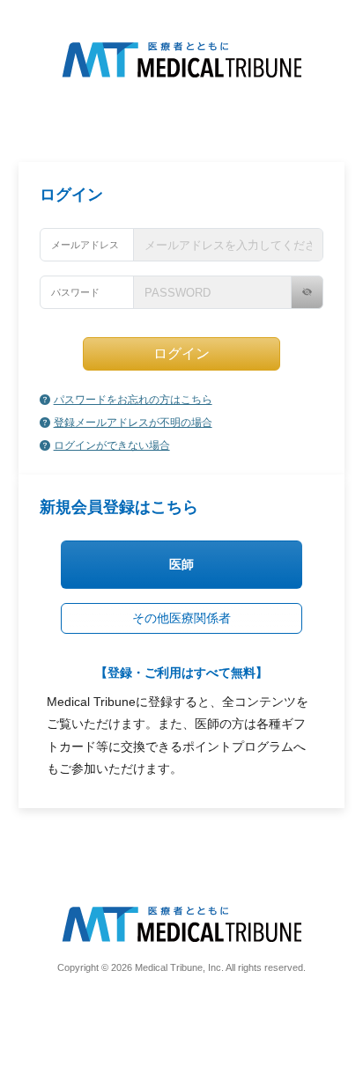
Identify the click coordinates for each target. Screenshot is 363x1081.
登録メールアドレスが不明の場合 (133, 422)
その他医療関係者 (181, 618)
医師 (181, 564)
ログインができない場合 (112, 445)
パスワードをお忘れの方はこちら (133, 399)
